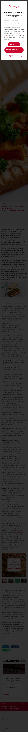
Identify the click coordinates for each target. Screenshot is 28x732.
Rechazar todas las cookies (11, 50)
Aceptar (12, 44)
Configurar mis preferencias (11, 56)
